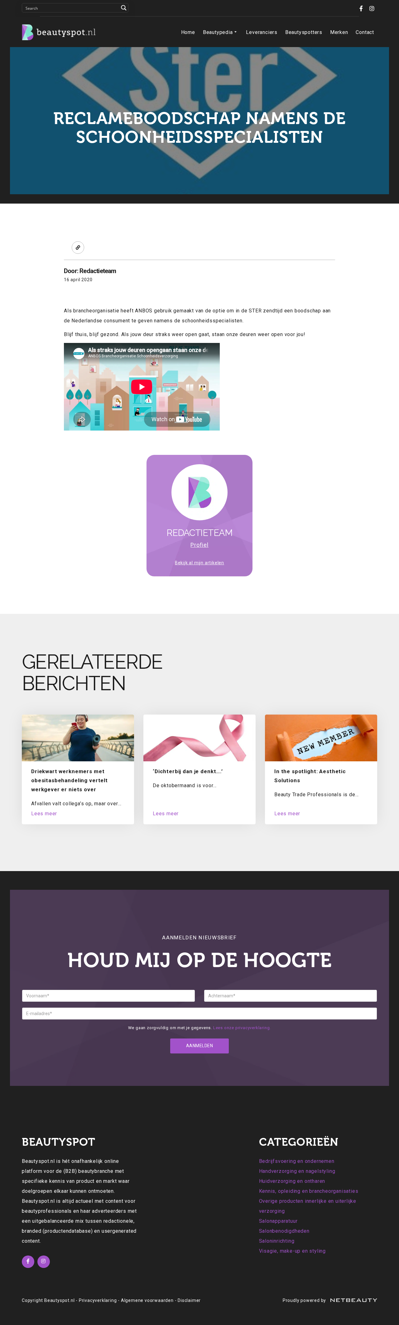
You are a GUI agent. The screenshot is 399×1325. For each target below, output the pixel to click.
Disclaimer (189, 1300)
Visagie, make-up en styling (292, 1251)
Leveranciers (261, 32)
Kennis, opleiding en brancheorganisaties (308, 1191)
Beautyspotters (303, 32)
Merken (339, 32)
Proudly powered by (305, 1300)
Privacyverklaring (98, 1300)
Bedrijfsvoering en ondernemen (296, 1161)
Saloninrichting (277, 1241)
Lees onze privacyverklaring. (242, 1027)
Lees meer (44, 814)
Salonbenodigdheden (284, 1231)
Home (188, 32)
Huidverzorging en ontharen (292, 1181)
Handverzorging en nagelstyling (297, 1171)
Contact (365, 32)
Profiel (199, 545)
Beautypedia (218, 32)
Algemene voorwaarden (147, 1300)
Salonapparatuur (278, 1221)
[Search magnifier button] (123, 7)
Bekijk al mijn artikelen (199, 562)
